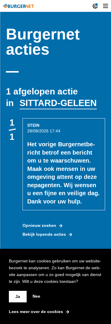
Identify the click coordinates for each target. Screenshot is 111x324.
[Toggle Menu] (105, 6)
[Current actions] (95, 6)
